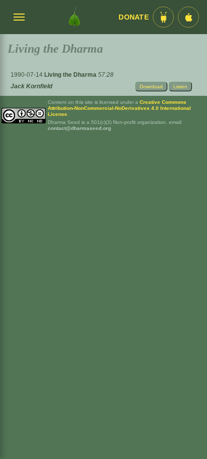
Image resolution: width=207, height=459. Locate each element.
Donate (134, 17)
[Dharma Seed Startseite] (74, 17)
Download (151, 86)
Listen (180, 86)
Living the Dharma (71, 74)
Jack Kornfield (31, 86)
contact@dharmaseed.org (79, 128)
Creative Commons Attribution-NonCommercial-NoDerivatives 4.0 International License (119, 108)
